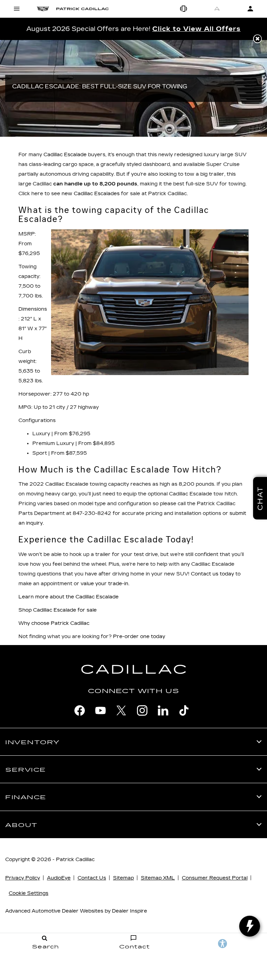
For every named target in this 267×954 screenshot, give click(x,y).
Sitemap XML (158, 878)
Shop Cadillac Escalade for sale (57, 610)
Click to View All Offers (196, 29)
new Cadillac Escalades (91, 194)
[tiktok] (184, 710)
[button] (257, 38)
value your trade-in (104, 584)
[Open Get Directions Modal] (217, 8)
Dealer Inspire (129, 911)
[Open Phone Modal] (183, 8)
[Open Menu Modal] (16, 8)
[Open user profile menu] (250, 8)
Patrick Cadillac (75, 859)
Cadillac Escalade (65, 155)
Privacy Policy (22, 878)
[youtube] (100, 710)
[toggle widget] (249, 926)
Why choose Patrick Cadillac (53, 623)
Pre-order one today (139, 636)
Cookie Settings (28, 893)
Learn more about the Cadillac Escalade (68, 597)
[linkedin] (163, 710)
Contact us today (212, 574)
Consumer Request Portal (215, 878)
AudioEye (59, 878)
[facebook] (79, 710)
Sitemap (123, 878)
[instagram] (142, 710)
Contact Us (92, 878)
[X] (121, 710)
